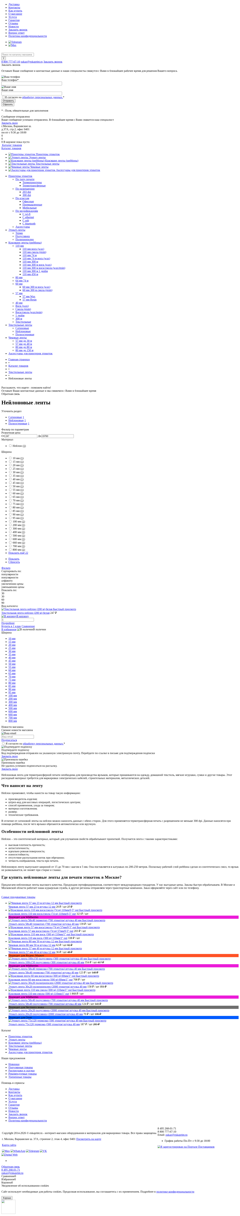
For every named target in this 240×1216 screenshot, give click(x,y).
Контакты (14, 7)
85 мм (18, 510)
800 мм (19, 549)
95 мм (18, 517)
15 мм (18, 461)
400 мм (19, 532)
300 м (18, 318)
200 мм (19, 525)
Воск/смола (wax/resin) (28, 312)
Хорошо (7, 1198)
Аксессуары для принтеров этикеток (78, 170)
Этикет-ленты (37, 157)
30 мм (18, 472)
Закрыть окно (9, 122)
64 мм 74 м (21, 280)
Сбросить (14, 561)
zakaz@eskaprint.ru (32, 61)
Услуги (12, 16)
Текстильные (23, 321)
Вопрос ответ (16, 32)
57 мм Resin (29, 299)
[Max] (12, 45)
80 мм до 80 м (23, 347)
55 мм (18, 489)
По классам (22, 198)
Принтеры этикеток (48, 154)
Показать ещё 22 (18, 552)
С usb (25, 220)
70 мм (18, 500)
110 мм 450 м (30, 274)
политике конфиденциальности (175, 1191)
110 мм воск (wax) (33, 248)
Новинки (14, 1064)
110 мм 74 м (29, 255)
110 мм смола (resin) (34, 252)
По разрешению (25, 188)
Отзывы (13, 23)
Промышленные (32, 204)
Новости (13, 26)
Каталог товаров (11, 145)
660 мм (19, 542)
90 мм (18, 514)
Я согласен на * (35, 743)
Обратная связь (10, 1166)
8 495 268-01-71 (10, 1169)
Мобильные (29, 207)
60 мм (18, 283)
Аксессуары (22, 226)
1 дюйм (19, 315)
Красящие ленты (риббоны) (61, 160)
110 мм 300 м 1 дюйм (35, 271)
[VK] (43, 1150)
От (3, 435)
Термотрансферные (34, 185)
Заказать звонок (17, 29)
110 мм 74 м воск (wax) (36, 258)
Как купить (15, 10)
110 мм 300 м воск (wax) (36, 264)
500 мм (19, 535)
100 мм (19, 521)
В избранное (9, 629)
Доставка (14, 4)
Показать (13, 558)
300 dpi (26, 195)
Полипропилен (24, 239)
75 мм (18, 503)
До (39, 435)
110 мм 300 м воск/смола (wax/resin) (43, 267)
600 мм (19, 539)
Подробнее (8, 623)
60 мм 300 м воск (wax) (36, 286)
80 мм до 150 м (24, 350)
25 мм (18, 468)
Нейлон (19, 445)
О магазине (15, 13)
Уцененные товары (19, 1076)
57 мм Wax (28, 296)
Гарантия (14, 20)
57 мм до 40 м (23, 343)
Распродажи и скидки (21, 1070)
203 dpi (26, 191)
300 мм (19, 528)
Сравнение (28, 626)
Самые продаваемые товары (18, 897)
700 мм (19, 546)
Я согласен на (34, 97)
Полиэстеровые (24, 334)
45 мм (18, 482)
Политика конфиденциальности (27, 35)
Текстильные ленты (47, 163)
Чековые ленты (39, 166)
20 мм (18, 465)
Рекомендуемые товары (22, 1073)
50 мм (18, 486)
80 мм (18, 277)
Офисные (28, 201)
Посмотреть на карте (88, 1139)
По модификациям (26, 210)
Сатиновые (22, 328)
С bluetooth (28, 223)
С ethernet (28, 217)
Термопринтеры (32, 182)
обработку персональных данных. (42, 97)
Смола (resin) (23, 309)
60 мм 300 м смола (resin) (37, 290)
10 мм (18, 458)
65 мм (18, 496)
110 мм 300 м (30, 261)
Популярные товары (20, 1067)
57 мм (18, 293)
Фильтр (5, 567)
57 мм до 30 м (23, 340)
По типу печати (24, 179)
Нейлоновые (23, 331)
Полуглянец (22, 236)
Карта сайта (9, 1144)
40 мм (18, 302)
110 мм (19, 245)
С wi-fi (26, 214)
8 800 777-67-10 (10, 61)
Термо (19, 233)
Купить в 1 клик (11, 626)
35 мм (18, 475)
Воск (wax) (22, 305)
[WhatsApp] (18, 1150)
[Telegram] (15, 41)
